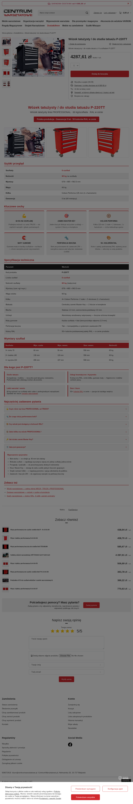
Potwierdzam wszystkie (85, 797)
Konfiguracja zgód (115, 789)
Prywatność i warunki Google (50, 798)
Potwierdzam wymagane (85, 789)
